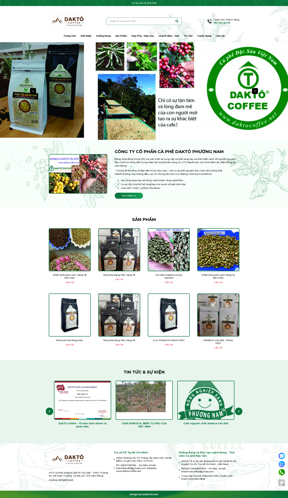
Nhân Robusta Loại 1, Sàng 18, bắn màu (70, 276)
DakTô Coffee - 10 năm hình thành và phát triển (82, 425)
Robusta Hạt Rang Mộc (69, 340)
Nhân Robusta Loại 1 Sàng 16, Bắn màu (218, 276)
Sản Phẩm (121, 35)
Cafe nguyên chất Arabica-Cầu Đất (205, 423)
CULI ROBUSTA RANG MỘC (169, 340)
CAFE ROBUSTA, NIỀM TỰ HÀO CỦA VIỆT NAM (144, 425)
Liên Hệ (220, 35)
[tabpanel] (144, 91)
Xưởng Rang (103, 35)
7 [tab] (152, 132)
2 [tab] (139, 132)
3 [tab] (141, 132)
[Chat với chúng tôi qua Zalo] (281, 463)
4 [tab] (144, 132)
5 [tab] (147, 132)
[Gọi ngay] (281, 472)
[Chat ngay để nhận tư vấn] (281, 455)
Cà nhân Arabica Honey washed (168, 276)
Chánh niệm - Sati (168, 35)
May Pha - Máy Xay (143, 35)
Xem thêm (128, 195)
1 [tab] (136, 132)
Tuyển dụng (204, 35)
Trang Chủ (69, 35)
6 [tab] (149, 132)
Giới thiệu (86, 35)
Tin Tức (188, 35)
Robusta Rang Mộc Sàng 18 (119, 274)
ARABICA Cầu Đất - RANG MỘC (218, 342)
